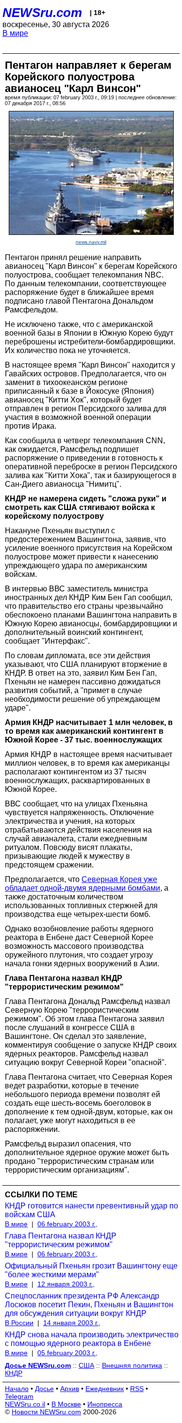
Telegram (19, 1396)
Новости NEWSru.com (46, 1412)
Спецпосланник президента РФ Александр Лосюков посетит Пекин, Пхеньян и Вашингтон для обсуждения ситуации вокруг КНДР (89, 1304)
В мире (15, 33)
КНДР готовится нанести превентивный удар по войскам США (91, 1210)
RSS (137, 1388)
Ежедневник (104, 1388)
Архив (69, 1388)
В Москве (66, 1404)
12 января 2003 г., (66, 1284)
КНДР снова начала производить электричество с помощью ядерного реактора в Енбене (92, 1338)
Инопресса (104, 1404)
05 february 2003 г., (67, 1353)
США (86, 1365)
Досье (44, 1388)
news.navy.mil (91, 242)
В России (19, 1323)
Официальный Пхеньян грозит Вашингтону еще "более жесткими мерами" (91, 1270)
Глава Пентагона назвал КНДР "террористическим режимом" (60, 1240)
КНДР (13, 1373)
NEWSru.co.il (25, 1404)
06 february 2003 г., (67, 1224)
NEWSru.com (42, 12)
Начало (17, 1388)
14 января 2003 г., (71, 1323)
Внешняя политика (132, 1365)
